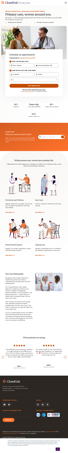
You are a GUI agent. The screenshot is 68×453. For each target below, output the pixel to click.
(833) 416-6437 (49, 431)
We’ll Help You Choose (27, 91)
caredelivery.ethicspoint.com (11, 433)
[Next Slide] (65, 357)
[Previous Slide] (2, 357)
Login (21, 58)
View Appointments (34, 85)
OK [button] (57, 449)
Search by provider (29, 58)
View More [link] (9, 212)
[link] (15, 2)
